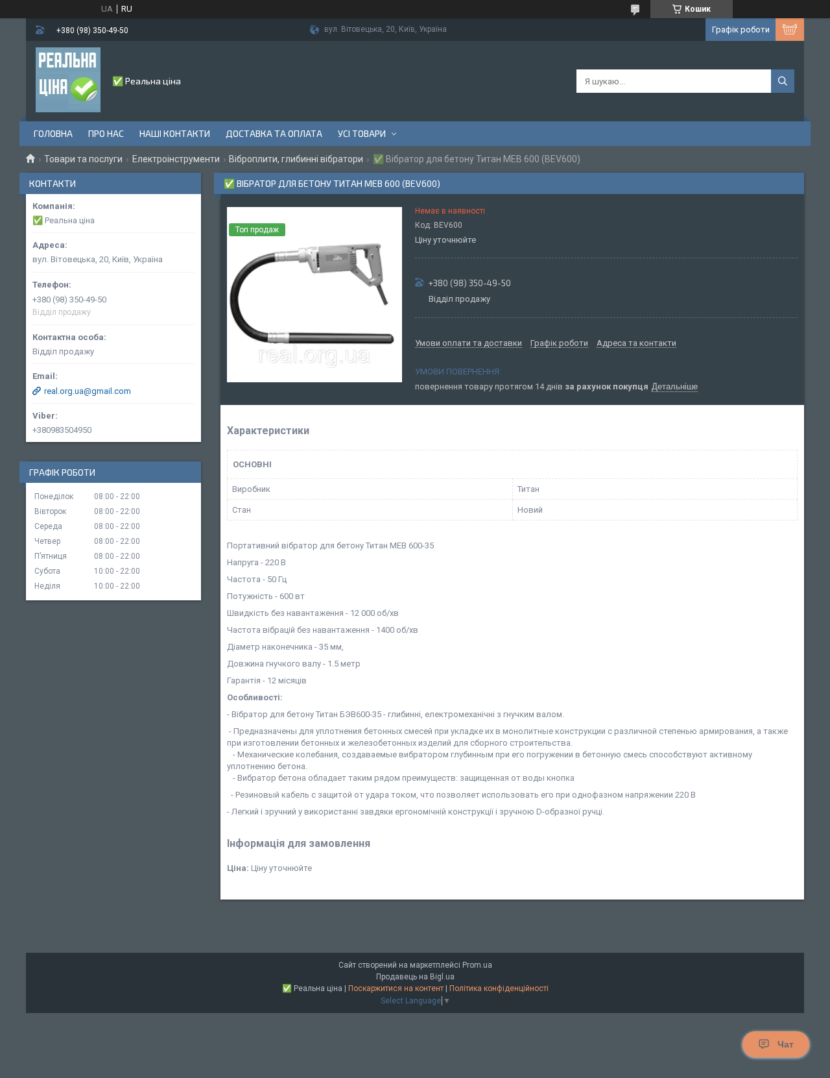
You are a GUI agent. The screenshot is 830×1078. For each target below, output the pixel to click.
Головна (53, 133)
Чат (785, 1044)
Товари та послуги (83, 159)
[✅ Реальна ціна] (68, 79)
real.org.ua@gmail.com (87, 391)
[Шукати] (782, 81)
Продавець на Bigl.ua (415, 976)
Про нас (106, 133)
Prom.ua (477, 965)
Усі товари (362, 133)
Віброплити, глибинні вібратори (296, 159)
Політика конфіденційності (499, 988)
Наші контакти (174, 133)
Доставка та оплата (274, 133)
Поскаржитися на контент (396, 988)
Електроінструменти (176, 159)
